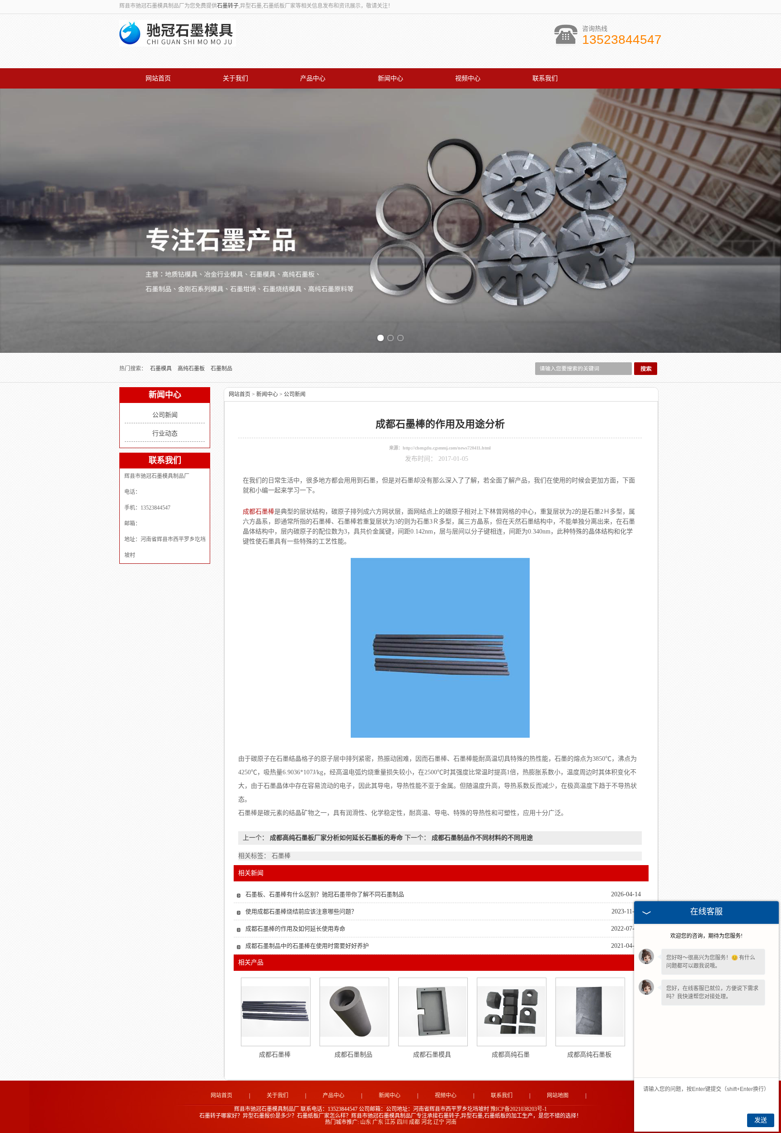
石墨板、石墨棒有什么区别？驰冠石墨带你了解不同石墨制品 (324, 894)
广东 (377, 1122)
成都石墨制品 (353, 1054)
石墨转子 (228, 6)
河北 (426, 1122)
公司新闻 (165, 415)
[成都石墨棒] (275, 1011)
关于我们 (235, 78)
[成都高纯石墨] (511, 1011)
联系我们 (545, 78)
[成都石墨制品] (354, 1011)
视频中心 (467, 78)
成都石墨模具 (432, 1054)
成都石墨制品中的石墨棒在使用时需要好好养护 (307, 945)
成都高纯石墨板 (589, 1054)
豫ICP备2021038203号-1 (518, 1109)
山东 (365, 1122)
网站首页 (158, 78)
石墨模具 (161, 368)
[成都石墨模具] (432, 1011)
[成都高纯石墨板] (590, 1011)
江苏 (390, 1122)
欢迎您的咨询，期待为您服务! (706, 936)
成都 (414, 1122)
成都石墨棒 (275, 1054)
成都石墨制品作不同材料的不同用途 (481, 837)
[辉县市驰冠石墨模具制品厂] (177, 41)
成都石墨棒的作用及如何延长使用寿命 (295, 928)
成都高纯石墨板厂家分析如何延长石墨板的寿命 (336, 837)
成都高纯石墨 (511, 1054)
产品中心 (312, 78)
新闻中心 (390, 78)
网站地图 (558, 1095)
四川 (402, 1122)
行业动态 (165, 433)
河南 (451, 1122)
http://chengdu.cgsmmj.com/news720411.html (447, 447)
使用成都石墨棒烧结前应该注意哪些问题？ (301, 911)
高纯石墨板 (192, 368)
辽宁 (438, 1122)
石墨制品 (221, 368)
